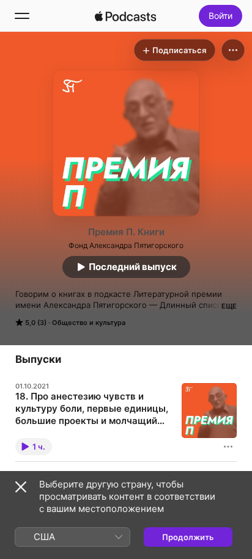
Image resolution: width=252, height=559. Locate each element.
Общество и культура (88, 322)
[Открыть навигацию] (22, 15)
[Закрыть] (20, 486)
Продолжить (188, 537)
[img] (125, 16)
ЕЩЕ (229, 306)
